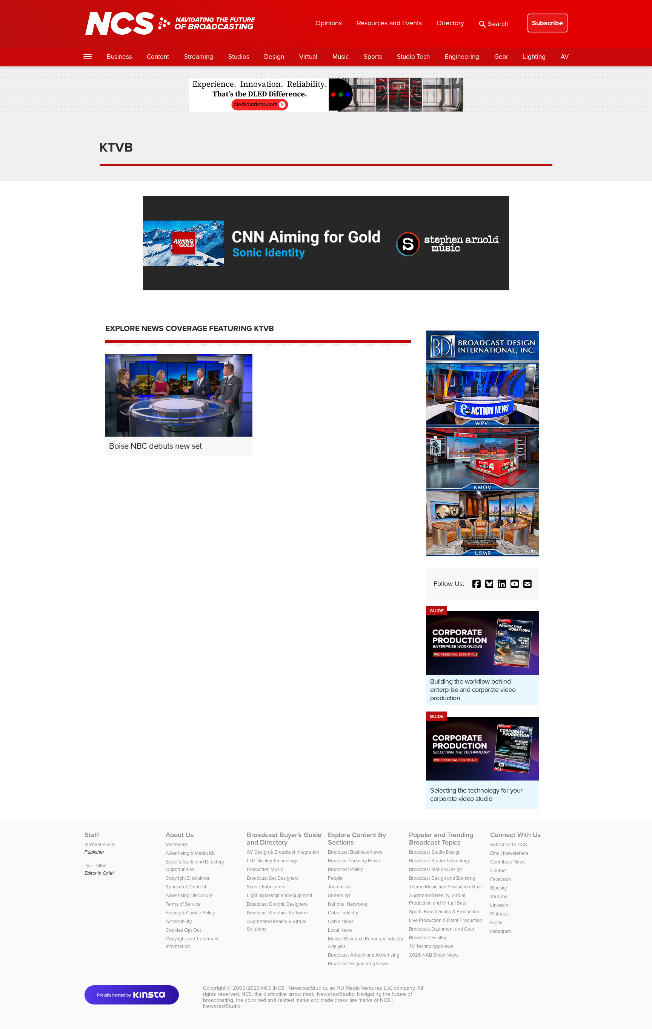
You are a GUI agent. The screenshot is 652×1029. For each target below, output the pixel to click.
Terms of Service (183, 904)
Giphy (496, 922)
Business (119, 56)
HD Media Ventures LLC (364, 988)
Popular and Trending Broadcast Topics (441, 838)
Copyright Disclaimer (187, 878)
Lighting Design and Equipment (279, 895)
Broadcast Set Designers (272, 878)
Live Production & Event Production (445, 920)
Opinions (328, 23)
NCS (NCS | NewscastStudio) (294, 988)
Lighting (534, 56)
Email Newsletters (509, 853)
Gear (501, 56)
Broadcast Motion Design (435, 869)
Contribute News (508, 861)
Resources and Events (389, 23)
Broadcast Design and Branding (442, 878)
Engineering (462, 56)
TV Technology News (431, 946)
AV (565, 56)
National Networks (347, 904)
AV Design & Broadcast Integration (283, 852)
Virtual (308, 56)
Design (274, 56)
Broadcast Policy (345, 869)
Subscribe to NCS (508, 844)
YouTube (498, 896)
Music (340, 56)
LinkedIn (499, 905)
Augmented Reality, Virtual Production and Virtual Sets (437, 899)
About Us (180, 835)
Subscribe (547, 23)
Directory (450, 23)
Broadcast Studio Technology (439, 860)
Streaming (198, 56)
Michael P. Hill (99, 844)
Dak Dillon (95, 865)
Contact (498, 870)
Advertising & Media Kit (190, 853)
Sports (373, 56)
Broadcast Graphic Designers (277, 904)
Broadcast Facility (427, 937)
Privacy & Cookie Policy (190, 912)
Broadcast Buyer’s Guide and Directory (284, 838)
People (335, 878)
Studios (238, 56)
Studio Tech (413, 56)
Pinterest (499, 913)
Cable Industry (343, 912)
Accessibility (179, 921)
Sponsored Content (186, 886)
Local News (340, 930)
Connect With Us (515, 835)
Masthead (176, 844)
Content (158, 56)
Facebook (500, 879)
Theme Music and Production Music (446, 886)
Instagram (500, 931)
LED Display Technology (272, 860)
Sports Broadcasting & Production (444, 911)
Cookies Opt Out (183, 930)
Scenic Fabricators (266, 886)
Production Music (265, 869)
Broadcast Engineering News (358, 963)
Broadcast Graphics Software (277, 912)
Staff (92, 835)
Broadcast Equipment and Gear (441, 928)
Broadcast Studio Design (435, 852)
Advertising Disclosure (189, 895)
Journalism (339, 886)
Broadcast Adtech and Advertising (363, 954)
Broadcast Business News (355, 852)
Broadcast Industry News (354, 860)
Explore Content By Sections (357, 838)
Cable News (341, 921)
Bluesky (498, 887)
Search (498, 24)
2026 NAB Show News (433, 954)
